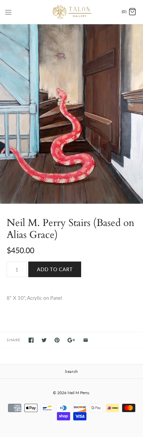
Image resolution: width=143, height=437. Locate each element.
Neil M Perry (78, 392)
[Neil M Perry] (71, 12)
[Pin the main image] (57, 340)
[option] (71, 114)
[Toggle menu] (8, 11)
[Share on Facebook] (31, 340)
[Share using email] (85, 340)
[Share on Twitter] (44, 340)
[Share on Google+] (71, 340)
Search (71, 371)
